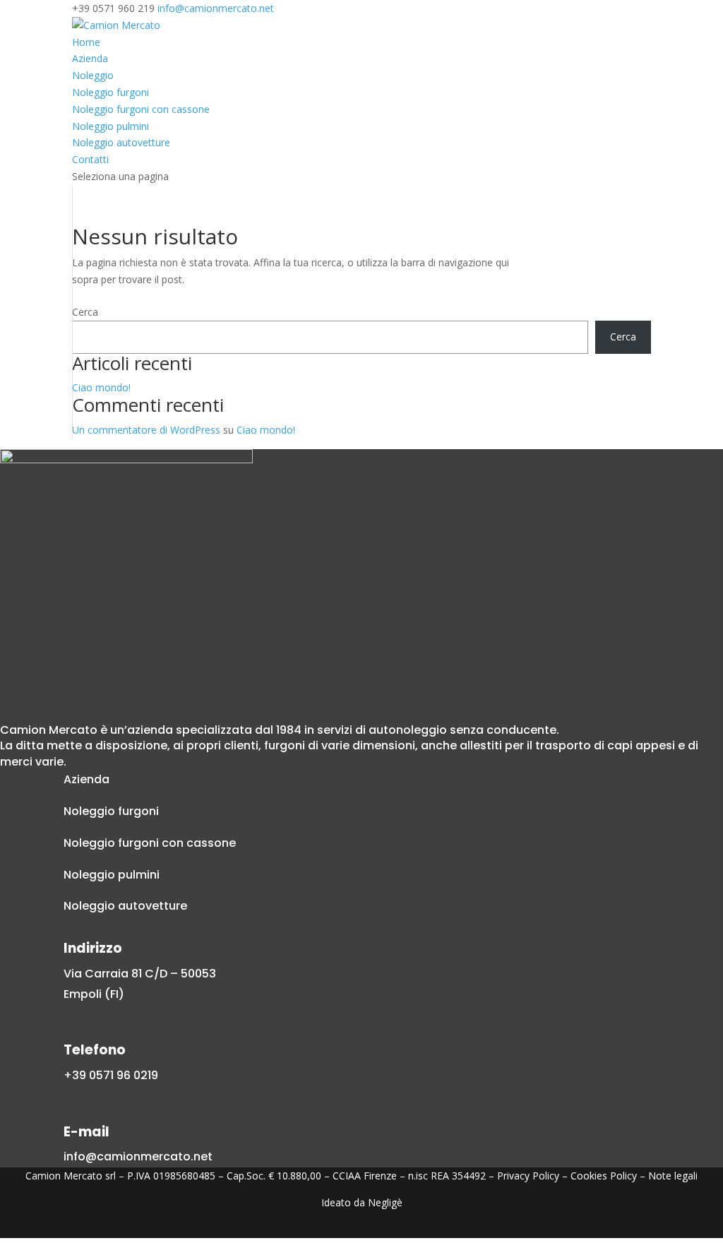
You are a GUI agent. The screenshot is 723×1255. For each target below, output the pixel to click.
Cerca (85, 312)
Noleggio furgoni (110, 92)
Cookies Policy (603, 1175)
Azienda (90, 58)
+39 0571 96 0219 (111, 1075)
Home (86, 42)
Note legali (673, 1175)
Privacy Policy (528, 1175)
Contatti (90, 159)
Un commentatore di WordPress (146, 429)
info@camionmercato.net (138, 1156)
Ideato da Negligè (361, 1202)
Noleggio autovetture (121, 142)
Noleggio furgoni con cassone (141, 109)
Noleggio (93, 75)
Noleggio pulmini (110, 126)
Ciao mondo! (101, 387)
